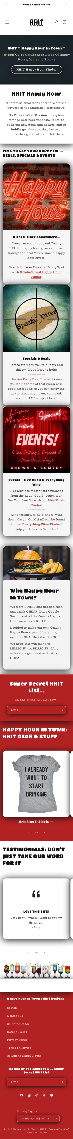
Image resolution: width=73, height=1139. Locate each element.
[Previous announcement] (6, 4)
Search (12, 1007)
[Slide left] (29, 832)
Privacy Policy (17, 1039)
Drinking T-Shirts (34, 821)
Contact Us (15, 1015)
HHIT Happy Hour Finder (36, 69)
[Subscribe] (62, 710)
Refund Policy (17, 1031)
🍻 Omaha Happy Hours (24, 1055)
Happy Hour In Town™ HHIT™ (30, 1129)
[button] (7, 22)
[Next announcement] (66, 4)
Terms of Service (19, 1047)
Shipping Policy (18, 1024)
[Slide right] (44, 832)
